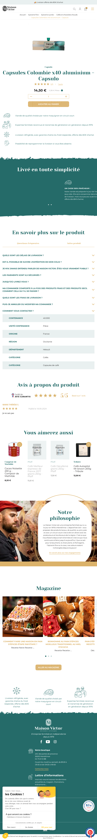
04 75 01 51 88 (40, 759)
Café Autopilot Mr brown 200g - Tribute (82, 469)
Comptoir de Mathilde (10, 463)
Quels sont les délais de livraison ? (23, 255)
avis (60, 84)
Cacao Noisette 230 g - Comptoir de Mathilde (13, 472)
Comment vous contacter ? (18, 311)
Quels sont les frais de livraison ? (22, 297)
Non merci (11, 827)
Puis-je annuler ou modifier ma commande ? (28, 304)
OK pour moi (46, 827)
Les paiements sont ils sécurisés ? (22, 275)
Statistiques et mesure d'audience (18, 817)
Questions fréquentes (28, 243)
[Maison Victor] (21, 9)
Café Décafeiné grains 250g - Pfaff (59, 469)
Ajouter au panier (48, 104)
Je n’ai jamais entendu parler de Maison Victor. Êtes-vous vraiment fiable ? (46, 268)
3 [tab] (51, 204)
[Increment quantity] (66, 96)
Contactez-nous (41, 769)
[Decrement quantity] (31, 96)
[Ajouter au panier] (19, 444)
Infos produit (74, 243)
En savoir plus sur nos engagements (64, 553)
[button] (5, 836)
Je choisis (29, 827)
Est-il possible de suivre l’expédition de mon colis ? (32, 262)
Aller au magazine (48, 667)
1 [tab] (45, 204)
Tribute (77, 462)
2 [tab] (48, 204)
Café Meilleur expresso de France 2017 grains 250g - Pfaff (35, 471)
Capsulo (48, 67)
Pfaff (30, 462)
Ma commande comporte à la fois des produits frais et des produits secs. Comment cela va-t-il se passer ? (45, 289)
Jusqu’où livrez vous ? (16, 282)
